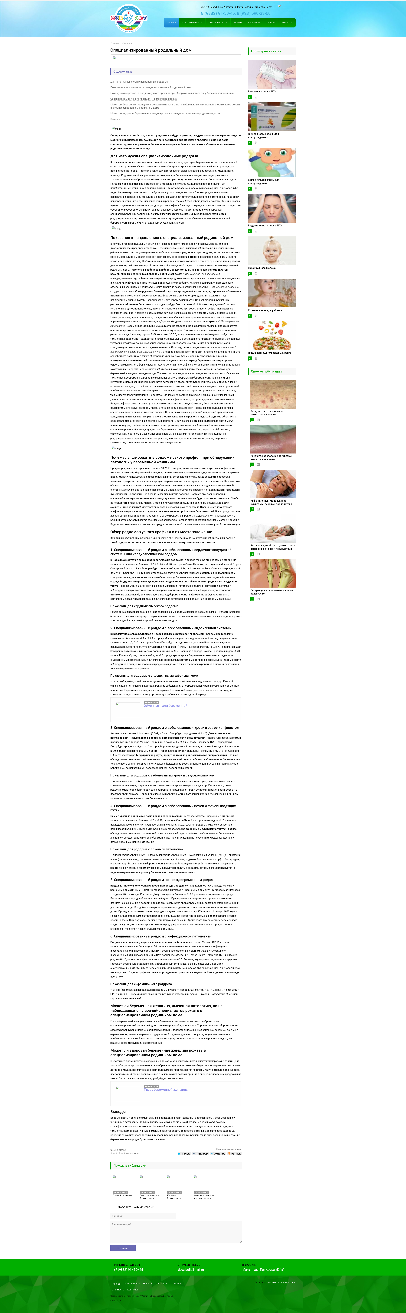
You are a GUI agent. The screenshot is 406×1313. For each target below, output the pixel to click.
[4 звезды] (119, 1153)
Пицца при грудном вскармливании (269, 352)
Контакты (132, 1289)
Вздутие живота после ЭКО (265, 225)
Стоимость (118, 1289)
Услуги (177, 1283)
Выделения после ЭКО (262, 91)
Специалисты (163, 1283)
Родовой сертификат (123, 1195)
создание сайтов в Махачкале (280, 1282)
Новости (148, 1283)
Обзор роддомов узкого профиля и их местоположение (143, 98)
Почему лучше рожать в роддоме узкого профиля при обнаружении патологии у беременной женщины (172, 93)
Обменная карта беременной (165, 706)
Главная (116, 1284)
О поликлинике (132, 1283)
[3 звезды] (117, 1153)
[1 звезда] (111, 1153)
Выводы (115, 119)
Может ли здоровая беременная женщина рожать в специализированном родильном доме (165, 113)
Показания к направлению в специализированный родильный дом (150, 87)
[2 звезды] (114, 1153)
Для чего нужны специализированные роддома (139, 81)
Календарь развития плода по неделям (204, 1196)
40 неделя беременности (174, 1196)
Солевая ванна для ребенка (265, 310)
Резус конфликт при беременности (149, 1196)
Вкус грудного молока (262, 267)
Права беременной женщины (166, 1089)
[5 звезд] (122, 1153)
